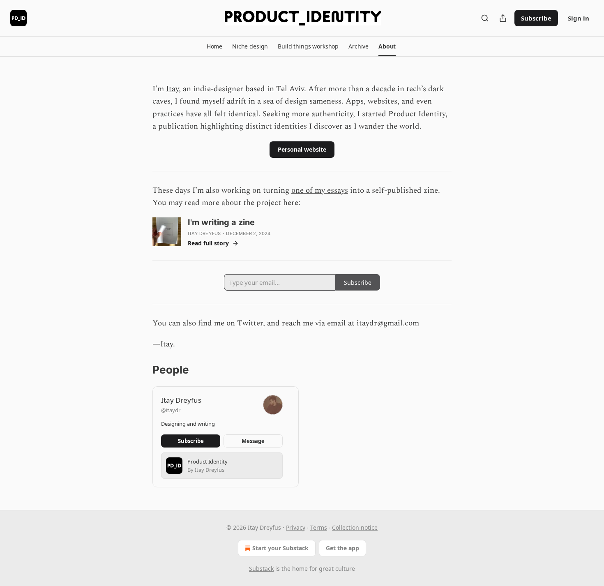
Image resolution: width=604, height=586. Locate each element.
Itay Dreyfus (204, 233)
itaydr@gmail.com (388, 323)
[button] (214, 46)
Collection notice (355, 527)
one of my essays (319, 190)
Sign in (578, 18)
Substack (261, 568)
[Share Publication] (503, 18)
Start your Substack (280, 548)
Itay (172, 89)
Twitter (250, 323)
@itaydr (170, 410)
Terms (318, 527)
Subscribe (536, 18)
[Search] (485, 18)
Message (253, 441)
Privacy (295, 527)
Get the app (342, 548)
